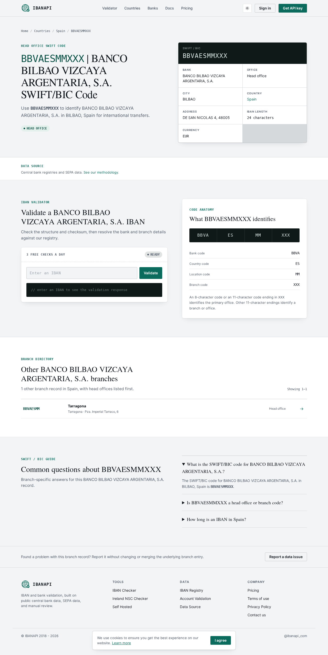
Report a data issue (286, 557)
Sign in (265, 8)
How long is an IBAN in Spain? (216, 519)
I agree (221, 640)
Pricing (187, 8)
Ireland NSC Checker (130, 598)
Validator (109, 8)
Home (24, 31)
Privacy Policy (259, 606)
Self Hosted (122, 606)
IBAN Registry (191, 590)
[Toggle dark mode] (247, 8)
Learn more (121, 643)
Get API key (293, 8)
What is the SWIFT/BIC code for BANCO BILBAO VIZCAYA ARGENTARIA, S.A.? (243, 467)
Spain (60, 31)
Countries (132, 8)
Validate (151, 273)
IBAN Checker (124, 590)
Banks (153, 8)
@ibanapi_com (295, 636)
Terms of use (258, 598)
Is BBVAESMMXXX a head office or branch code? (235, 502)
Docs (169, 8)
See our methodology (101, 172)
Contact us (257, 615)
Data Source (190, 606)
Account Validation (195, 598)
